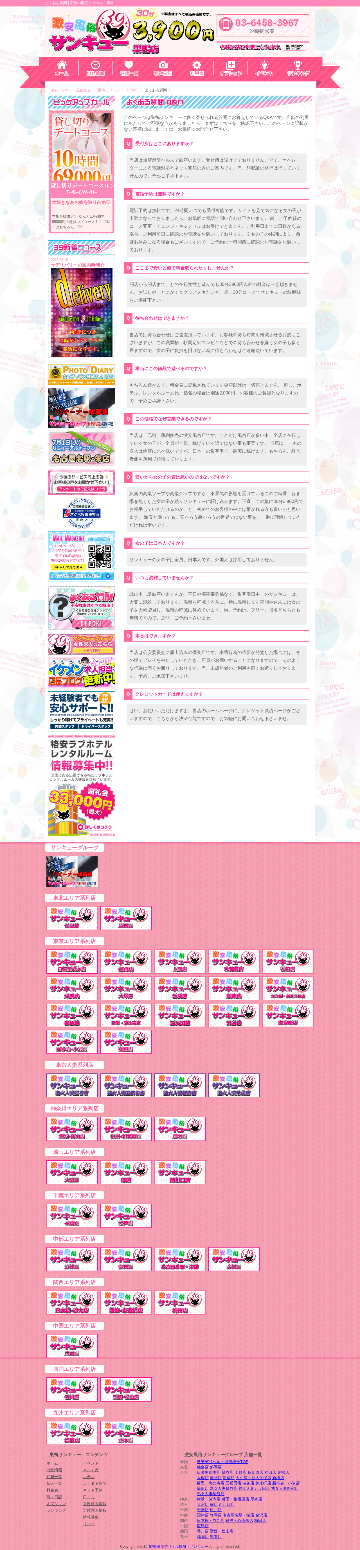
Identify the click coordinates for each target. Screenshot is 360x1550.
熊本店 (216, 1536)
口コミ (89, 1497)
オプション (56, 1503)
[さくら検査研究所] (81, 513)
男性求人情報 (95, 1510)
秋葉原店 (255, 1472)
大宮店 (203, 1504)
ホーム (52, 1463)
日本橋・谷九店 (210, 1520)
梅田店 (260, 1520)
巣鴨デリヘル (109, 90)
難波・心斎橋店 (239, 1520)
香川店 (203, 1531)
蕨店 (214, 1504)
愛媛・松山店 (221, 1531)
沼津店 (203, 1515)
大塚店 (203, 1477)
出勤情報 (54, 1470)
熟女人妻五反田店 (254, 1488)
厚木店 (256, 1499)
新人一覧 (54, 1483)
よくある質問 (95, 1483)
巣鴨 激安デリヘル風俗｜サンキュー (178, 1546)
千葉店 (203, 1510)
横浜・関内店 (208, 1499)
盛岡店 (216, 1467)
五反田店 (233, 1483)
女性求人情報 (95, 1503)
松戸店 (216, 1510)
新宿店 (229, 1477)
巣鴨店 (283, 1472)
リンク (89, 1524)
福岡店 (203, 1536)
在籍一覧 (54, 1476)
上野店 (240, 1472)
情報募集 (91, 1517)
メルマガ (91, 1470)
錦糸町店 (263, 1483)
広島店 (203, 1526)
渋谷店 (248, 1483)
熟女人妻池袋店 (210, 1494)
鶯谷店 (227, 1472)
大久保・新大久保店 (253, 1477)
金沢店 (261, 1515)
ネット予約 (93, 1490)
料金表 (52, 1490)
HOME (132, 90)
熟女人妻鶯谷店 (223, 1488)
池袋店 (216, 1477)
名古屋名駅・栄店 (238, 1515)
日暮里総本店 (208, 1472)
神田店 (270, 1472)
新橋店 (278, 1477)
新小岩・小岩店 (286, 1483)
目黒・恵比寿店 (210, 1483)
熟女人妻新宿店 (285, 1488)
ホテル (89, 1476)
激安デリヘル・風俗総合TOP (222, 1461)
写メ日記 (54, 1497)
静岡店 (216, 1515)
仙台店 (203, 1467)
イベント (91, 1463)
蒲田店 (203, 1488)
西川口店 (227, 1504)
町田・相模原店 (235, 1499)
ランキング (56, 1510)
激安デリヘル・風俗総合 (71, 90)
